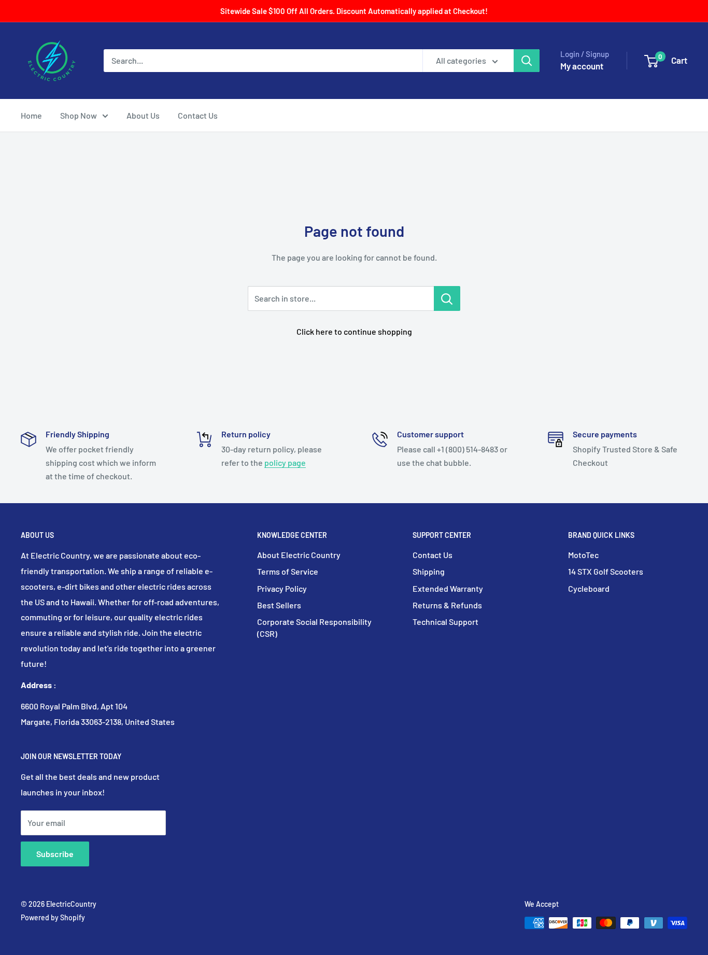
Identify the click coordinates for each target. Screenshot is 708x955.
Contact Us (198, 115)
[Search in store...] (447, 298)
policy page (285, 462)
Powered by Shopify (53, 917)
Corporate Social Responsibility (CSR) (314, 627)
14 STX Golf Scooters (605, 571)
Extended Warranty (448, 588)
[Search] (527, 60)
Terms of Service (287, 571)
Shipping (429, 571)
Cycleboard (589, 588)
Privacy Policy (282, 588)
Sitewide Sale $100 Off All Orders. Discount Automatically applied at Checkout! (354, 11)
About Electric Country (299, 555)
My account (581, 66)
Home (31, 115)
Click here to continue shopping (354, 331)
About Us (143, 115)
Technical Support (445, 621)
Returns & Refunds (447, 605)
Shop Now (78, 115)
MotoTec (583, 555)
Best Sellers (279, 605)
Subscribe (55, 854)
